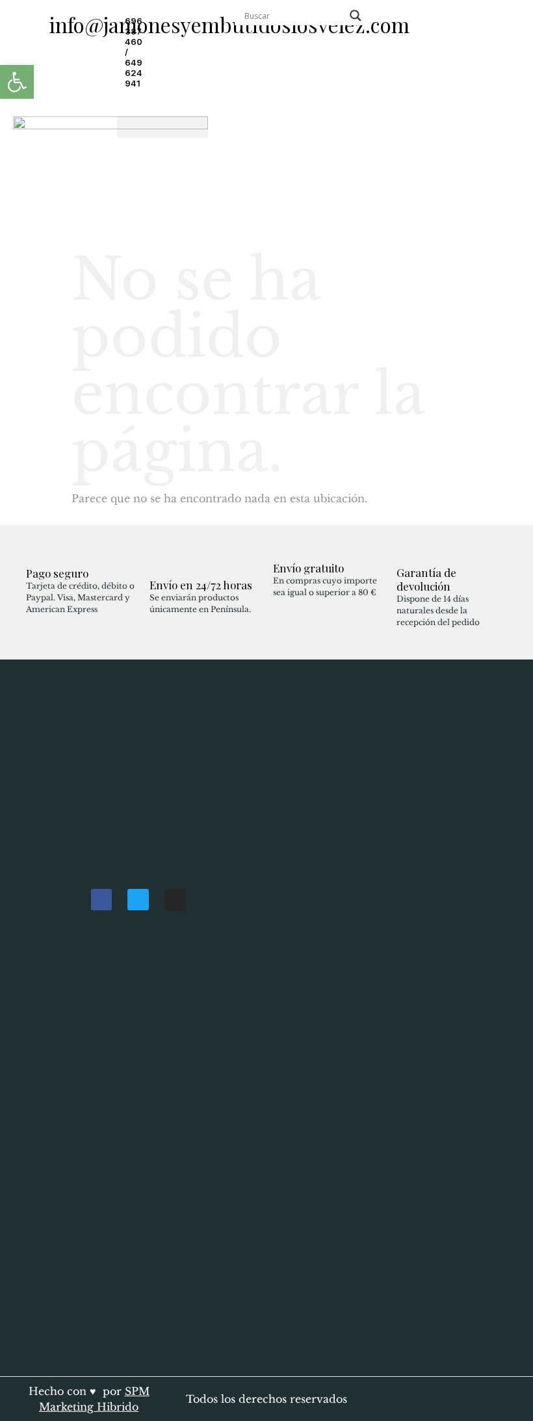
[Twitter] (137, 899)
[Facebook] (101, 899)
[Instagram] (174, 899)
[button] (162, 127)
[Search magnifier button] (355, 15)
